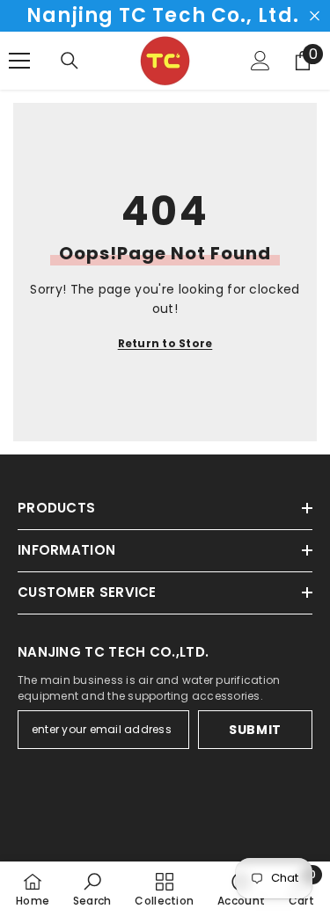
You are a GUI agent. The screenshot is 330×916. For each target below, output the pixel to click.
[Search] (69, 60)
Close (314, 16)
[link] (92, 888)
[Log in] (260, 60)
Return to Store (165, 343)
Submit (255, 729)
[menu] (19, 60)
